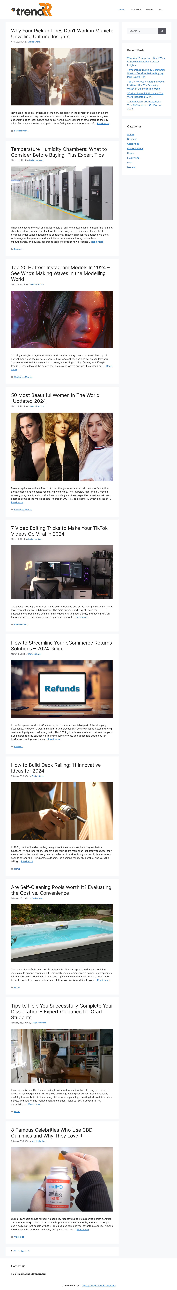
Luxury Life (135, 9)
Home (121, 9)
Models (149, 9)
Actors (130, 134)
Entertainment (20, 131)
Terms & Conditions (106, 1285)
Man (161, 9)
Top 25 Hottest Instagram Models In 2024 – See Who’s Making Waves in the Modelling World (60, 273)
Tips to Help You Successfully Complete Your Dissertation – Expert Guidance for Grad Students (62, 1011)
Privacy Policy (89, 1285)
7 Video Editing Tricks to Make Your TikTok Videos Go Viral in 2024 (59, 531)
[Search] (162, 31)
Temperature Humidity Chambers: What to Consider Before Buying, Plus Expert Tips (59, 152)
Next (25, 1251)
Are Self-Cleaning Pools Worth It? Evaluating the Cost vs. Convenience (61, 890)
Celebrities (19, 377)
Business (18, 249)
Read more (103, 123)
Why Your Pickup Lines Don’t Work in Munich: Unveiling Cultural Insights (62, 33)
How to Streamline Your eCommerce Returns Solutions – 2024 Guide (61, 645)
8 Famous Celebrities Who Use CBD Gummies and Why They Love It (52, 1133)
